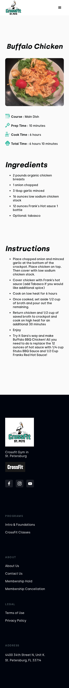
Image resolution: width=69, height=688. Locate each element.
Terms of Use (14, 613)
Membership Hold (18, 581)
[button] (60, 7)
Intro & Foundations (20, 525)
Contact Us (13, 573)
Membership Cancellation (25, 589)
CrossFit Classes (17, 532)
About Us (12, 566)
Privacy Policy (15, 620)
